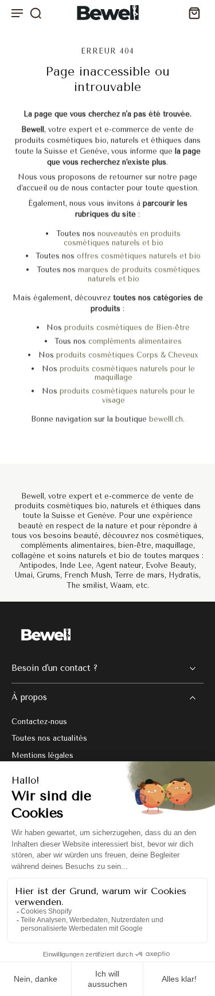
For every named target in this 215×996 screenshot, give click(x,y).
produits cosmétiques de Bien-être (127, 327)
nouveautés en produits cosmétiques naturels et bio (122, 238)
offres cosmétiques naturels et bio (139, 256)
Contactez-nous (39, 721)
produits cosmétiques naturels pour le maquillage (127, 373)
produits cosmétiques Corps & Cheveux (127, 354)
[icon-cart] (191, 13)
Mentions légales (42, 754)
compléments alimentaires (135, 341)
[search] (35, 12)
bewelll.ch (166, 418)
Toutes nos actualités (49, 738)
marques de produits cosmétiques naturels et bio (139, 274)
